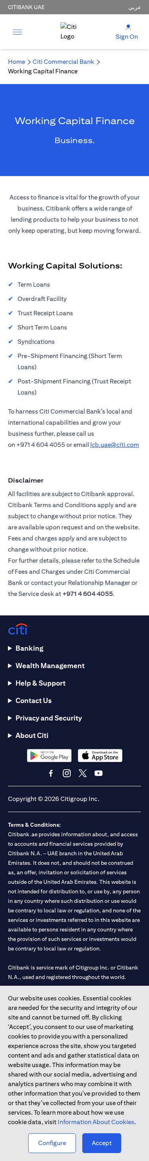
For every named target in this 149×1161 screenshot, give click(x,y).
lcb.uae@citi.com (114, 444)
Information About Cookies (96, 1122)
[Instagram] (67, 773)
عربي (134, 7)
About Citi (31, 735)
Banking (29, 648)
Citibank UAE (26, 7)
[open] (17, 31)
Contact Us (33, 700)
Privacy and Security (48, 718)
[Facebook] (51, 773)
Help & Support (40, 683)
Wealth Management (50, 665)
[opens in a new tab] (49, 755)
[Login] (128, 27)
